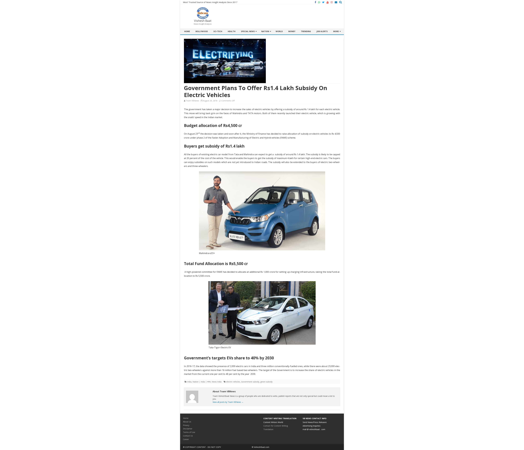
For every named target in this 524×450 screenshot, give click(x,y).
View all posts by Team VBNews (228, 402)
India (189, 381)
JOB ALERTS (322, 31)
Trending (306, 31)
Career (186, 439)
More (336, 31)
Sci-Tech (217, 31)
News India (216, 381)
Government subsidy (250, 381)
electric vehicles (233, 381)
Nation (265, 31)
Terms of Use (189, 432)
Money (291, 31)
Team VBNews (192, 100)
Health (231, 31)
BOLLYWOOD (202, 31)
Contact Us (188, 435)
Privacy (186, 425)
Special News (248, 31)
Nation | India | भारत (202, 381)
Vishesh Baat (203, 20)
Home (187, 31)
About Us (187, 421)
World (279, 31)
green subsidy (266, 381)
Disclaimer (187, 428)
